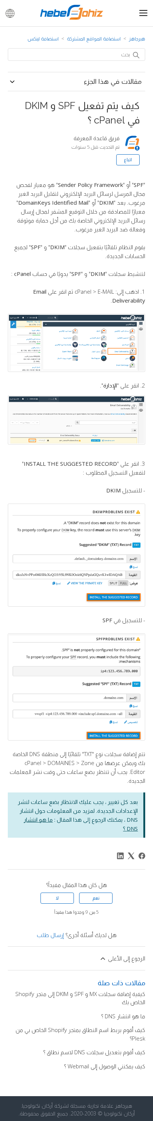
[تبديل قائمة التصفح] (143, 13)
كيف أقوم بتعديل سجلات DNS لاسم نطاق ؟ (94, 1052)
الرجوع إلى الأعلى (126, 958)
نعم (96, 898)
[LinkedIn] (120, 856)
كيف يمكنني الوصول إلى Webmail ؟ (104, 1066)
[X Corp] (131, 856)
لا (57, 898)
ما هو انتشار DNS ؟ (123, 1016)
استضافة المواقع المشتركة (94, 38)
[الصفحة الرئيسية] (71, 17)
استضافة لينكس (43, 38)
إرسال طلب (50, 935)
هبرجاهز (137, 38)
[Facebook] (142, 856)
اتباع (128, 159)
